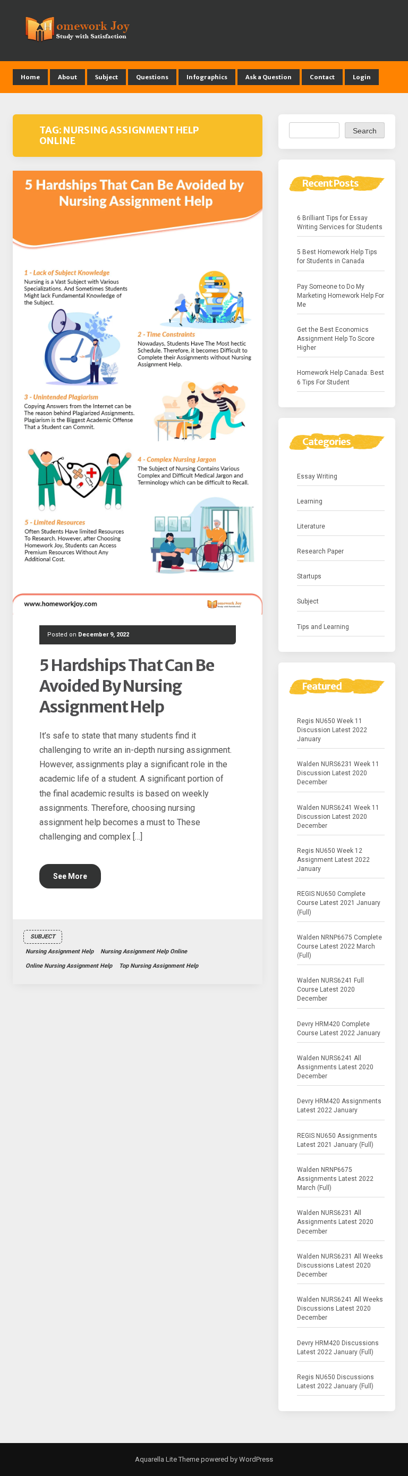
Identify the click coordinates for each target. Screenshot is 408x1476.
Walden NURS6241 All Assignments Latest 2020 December (335, 1067)
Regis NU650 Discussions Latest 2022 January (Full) (335, 1381)
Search (365, 131)
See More (70, 876)
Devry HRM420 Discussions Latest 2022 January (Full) (338, 1347)
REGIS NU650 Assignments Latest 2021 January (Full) (337, 1140)
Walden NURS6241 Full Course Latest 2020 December (330, 989)
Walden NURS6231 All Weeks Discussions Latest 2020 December (340, 1265)
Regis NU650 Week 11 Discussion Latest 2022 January (332, 730)
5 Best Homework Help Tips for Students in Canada (337, 256)
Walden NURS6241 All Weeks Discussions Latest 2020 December (340, 1308)
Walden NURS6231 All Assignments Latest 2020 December (335, 1222)
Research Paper (320, 551)
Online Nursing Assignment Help (69, 965)
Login (362, 77)
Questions (152, 77)
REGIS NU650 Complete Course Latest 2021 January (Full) (338, 903)
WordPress (255, 1459)
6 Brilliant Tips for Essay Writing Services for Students (339, 222)
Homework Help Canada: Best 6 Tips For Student (340, 377)
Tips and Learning (323, 627)
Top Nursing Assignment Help (158, 965)
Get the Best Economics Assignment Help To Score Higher (336, 338)
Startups (309, 576)
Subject (106, 77)
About (67, 77)
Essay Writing (317, 476)
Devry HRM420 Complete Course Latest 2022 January (338, 1028)
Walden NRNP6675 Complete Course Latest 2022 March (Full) (339, 946)
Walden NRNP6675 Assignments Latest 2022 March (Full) (335, 1179)
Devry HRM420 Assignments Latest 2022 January (339, 1105)
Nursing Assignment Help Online (143, 951)
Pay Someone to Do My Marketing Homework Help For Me (340, 295)
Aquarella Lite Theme (167, 1459)
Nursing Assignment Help (60, 951)
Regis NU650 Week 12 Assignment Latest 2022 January (333, 860)
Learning (309, 501)
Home (30, 77)
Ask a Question (268, 77)
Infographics (206, 77)
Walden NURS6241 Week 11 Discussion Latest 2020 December (338, 816)
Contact (322, 77)
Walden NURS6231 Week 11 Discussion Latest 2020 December (338, 773)
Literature (311, 526)
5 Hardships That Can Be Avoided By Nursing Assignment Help (126, 686)
